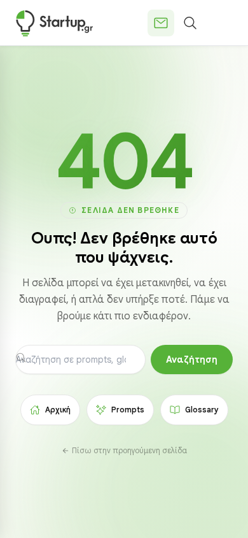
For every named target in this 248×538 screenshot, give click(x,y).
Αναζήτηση (191, 359)
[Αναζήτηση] (190, 23)
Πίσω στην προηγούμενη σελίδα (129, 450)
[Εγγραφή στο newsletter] (161, 23)
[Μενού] (219, 23)
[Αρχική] (54, 23)
